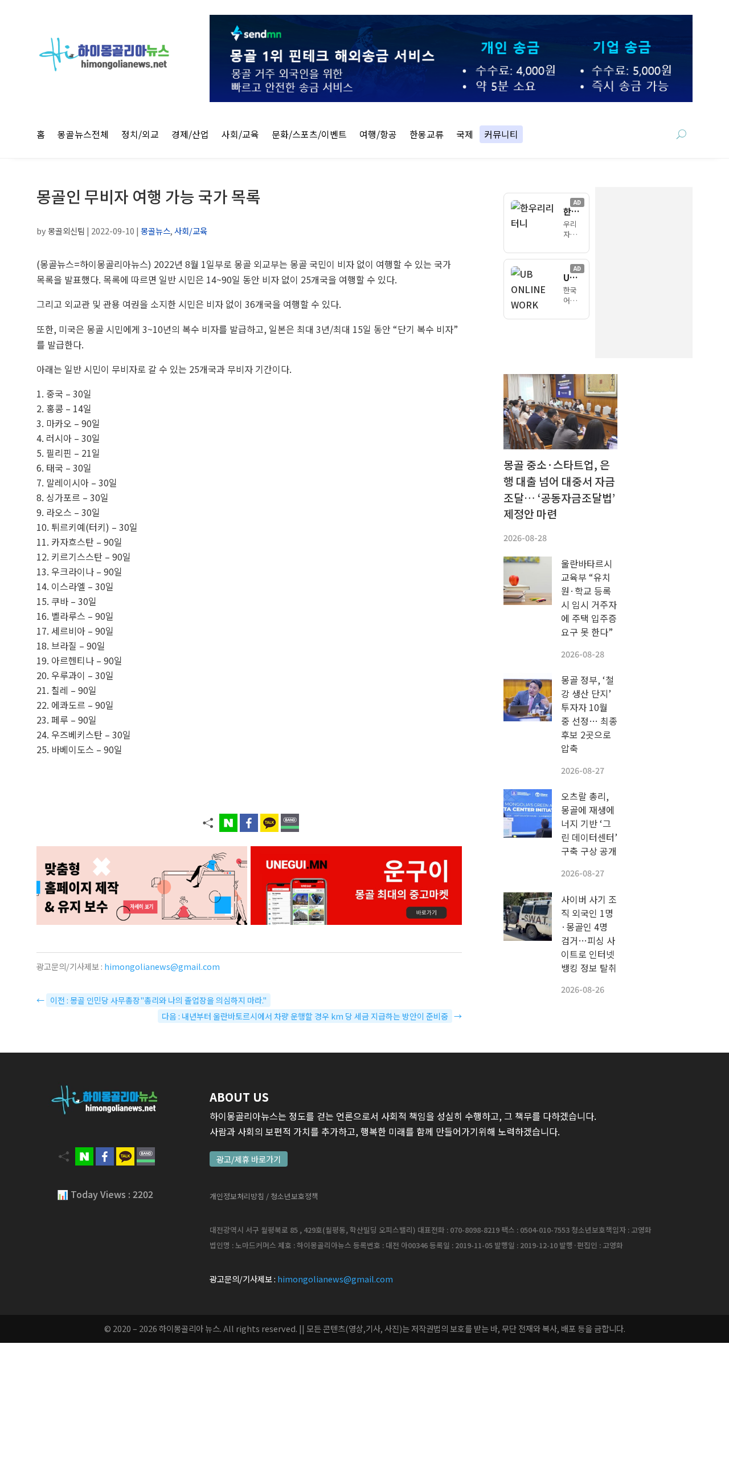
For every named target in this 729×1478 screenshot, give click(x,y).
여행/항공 (378, 135)
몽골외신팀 (66, 231)
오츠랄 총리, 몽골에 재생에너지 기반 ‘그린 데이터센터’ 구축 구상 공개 (589, 823)
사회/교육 (240, 135)
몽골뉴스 (155, 231)
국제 (464, 135)
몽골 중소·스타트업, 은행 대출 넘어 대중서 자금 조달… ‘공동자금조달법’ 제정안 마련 (559, 489)
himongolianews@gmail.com (162, 966)
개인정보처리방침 (237, 1196)
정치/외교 (140, 135)
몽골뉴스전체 (83, 135)
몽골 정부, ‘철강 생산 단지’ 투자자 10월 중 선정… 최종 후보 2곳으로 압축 (589, 714)
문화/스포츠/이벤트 (309, 135)
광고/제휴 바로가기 (248, 1159)
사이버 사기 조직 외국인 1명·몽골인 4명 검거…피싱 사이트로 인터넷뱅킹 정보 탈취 (589, 933)
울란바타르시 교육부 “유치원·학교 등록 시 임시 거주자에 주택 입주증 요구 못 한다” (589, 598)
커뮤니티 (501, 135)
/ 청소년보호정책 (292, 1196)
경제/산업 (190, 135)
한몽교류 (426, 135)
